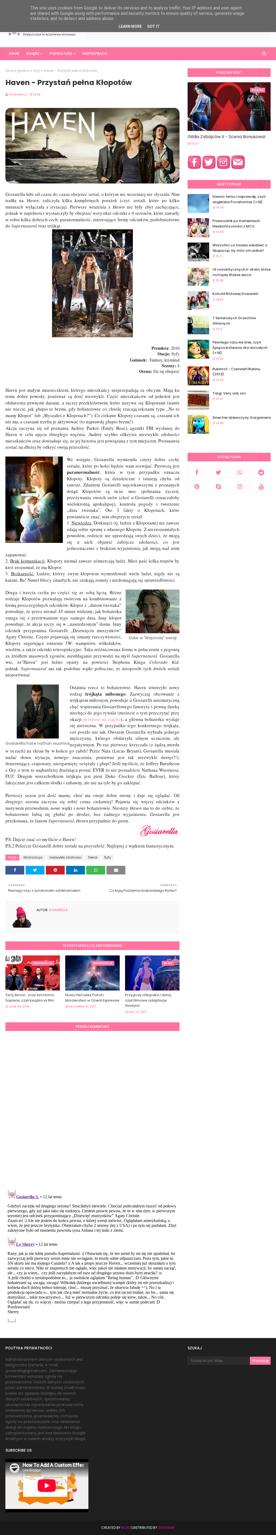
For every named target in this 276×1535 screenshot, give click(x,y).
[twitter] (218, 472)
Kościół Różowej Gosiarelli (235, 293)
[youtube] (261, 486)
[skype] (218, 486)
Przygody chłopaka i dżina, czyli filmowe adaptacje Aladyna (148, 1000)
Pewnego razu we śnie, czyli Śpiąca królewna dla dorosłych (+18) (239, 347)
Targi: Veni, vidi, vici (229, 393)
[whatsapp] (239, 472)
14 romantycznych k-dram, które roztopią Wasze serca (241, 272)
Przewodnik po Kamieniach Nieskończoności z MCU (236, 223)
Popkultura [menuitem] (61, 53)
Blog (125, 1527)
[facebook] (197, 472)
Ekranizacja (33, 857)
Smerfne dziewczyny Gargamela (241, 417)
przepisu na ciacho (102, 719)
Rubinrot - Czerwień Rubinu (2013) (236, 371)
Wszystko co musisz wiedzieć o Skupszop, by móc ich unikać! (239, 248)
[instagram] (239, 486)
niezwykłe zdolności (65, 857)
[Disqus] (92, 1109)
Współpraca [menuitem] (94, 53)
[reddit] (261, 472)
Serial (92, 857)
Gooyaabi (166, 1527)
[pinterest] (197, 486)
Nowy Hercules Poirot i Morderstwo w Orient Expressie (92, 997)
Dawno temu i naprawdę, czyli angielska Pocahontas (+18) (238, 199)
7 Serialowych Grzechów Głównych (234, 320)
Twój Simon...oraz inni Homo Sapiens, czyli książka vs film (29, 997)
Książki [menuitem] (32, 53)
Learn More (130, 26)
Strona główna (17, 70)
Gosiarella (18, 94)
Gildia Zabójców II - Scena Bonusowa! (227, 137)
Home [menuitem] (14, 53)
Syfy (36, 70)
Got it (153, 26)
